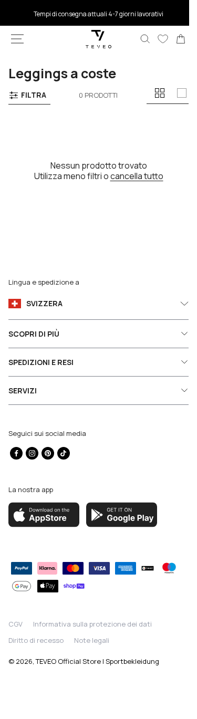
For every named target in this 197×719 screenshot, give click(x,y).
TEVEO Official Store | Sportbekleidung (97, 661)
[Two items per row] (160, 93)
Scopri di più (33, 334)
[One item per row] (182, 93)
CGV (15, 624)
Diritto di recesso (36, 640)
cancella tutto (132, 176)
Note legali (91, 640)
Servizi (22, 390)
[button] (17, 39)
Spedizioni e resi (41, 362)
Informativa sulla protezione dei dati (92, 624)
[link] (173, 39)
